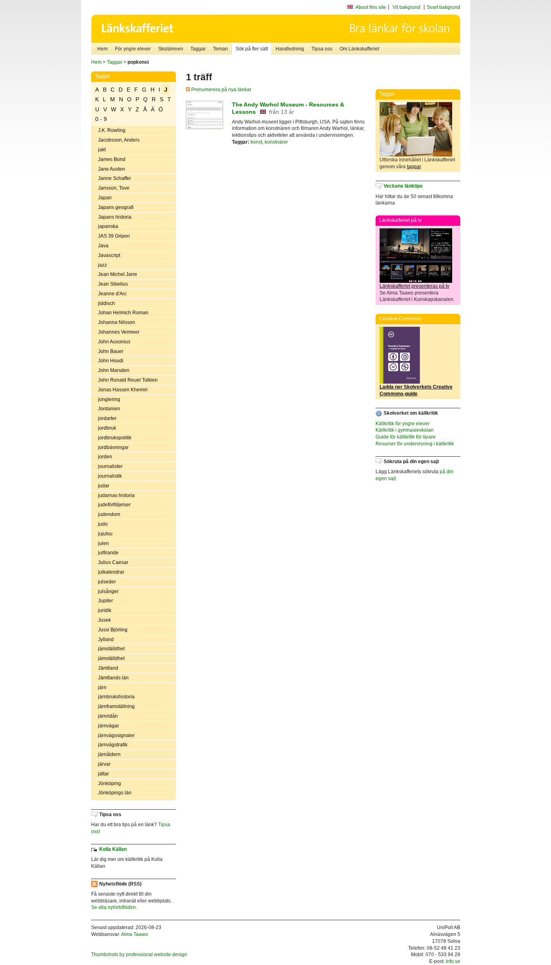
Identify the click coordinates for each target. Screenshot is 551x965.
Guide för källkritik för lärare (406, 437)
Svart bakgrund (443, 7)
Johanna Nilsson (116, 322)
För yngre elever (133, 49)
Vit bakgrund (406, 7)
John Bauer (110, 351)
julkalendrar (111, 572)
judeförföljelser (114, 505)
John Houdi (110, 360)
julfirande (108, 553)
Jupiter (105, 601)
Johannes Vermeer (119, 332)
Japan (105, 198)
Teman (220, 49)
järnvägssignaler (116, 735)
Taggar (198, 49)
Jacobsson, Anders (119, 140)
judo (103, 524)
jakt (102, 149)
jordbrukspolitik (114, 438)
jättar (103, 774)
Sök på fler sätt (252, 49)
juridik (104, 610)
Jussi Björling (112, 630)
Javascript (109, 255)
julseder (107, 582)
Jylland (106, 639)
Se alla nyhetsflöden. (114, 907)
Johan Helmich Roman (123, 312)
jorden (105, 457)
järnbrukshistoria (116, 697)
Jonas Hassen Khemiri (123, 390)
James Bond (111, 159)
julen (103, 543)
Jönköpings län (114, 793)
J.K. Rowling (111, 130)
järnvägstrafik (112, 745)
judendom (109, 514)
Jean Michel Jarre (117, 274)
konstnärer (276, 142)
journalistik (110, 476)
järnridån (108, 716)
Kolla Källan (113, 849)
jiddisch (106, 303)
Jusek (104, 620)
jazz (102, 265)
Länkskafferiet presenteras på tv (414, 286)
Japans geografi (116, 207)
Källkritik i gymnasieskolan (405, 430)
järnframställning (116, 706)
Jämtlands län (113, 678)
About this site (370, 7)
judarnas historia (116, 495)
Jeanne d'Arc (112, 294)
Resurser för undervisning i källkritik (415, 444)
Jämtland (108, 668)
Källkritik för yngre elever (403, 423)
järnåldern (109, 754)
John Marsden (113, 370)
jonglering (109, 399)
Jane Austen (111, 169)
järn (102, 687)
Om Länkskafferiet (359, 49)
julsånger (108, 591)
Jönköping (109, 783)
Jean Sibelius (113, 284)
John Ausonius (114, 342)
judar (103, 486)
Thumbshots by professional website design (139, 954)
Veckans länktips (403, 186)
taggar (414, 166)
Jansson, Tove (113, 188)
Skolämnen (170, 49)
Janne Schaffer (114, 178)
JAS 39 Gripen (114, 236)
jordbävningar (113, 447)
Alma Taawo (134, 934)
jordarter (107, 418)
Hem (102, 49)
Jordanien (109, 408)
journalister (110, 466)
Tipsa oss (321, 49)
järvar (104, 764)
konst (256, 142)
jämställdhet (111, 649)
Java (103, 246)
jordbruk (107, 428)
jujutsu (105, 534)
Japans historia (114, 217)
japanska (108, 226)
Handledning (290, 49)
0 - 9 (101, 119)
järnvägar (108, 726)
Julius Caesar (113, 562)
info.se (453, 961)
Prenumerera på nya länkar (220, 89)
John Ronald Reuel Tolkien (128, 380)
